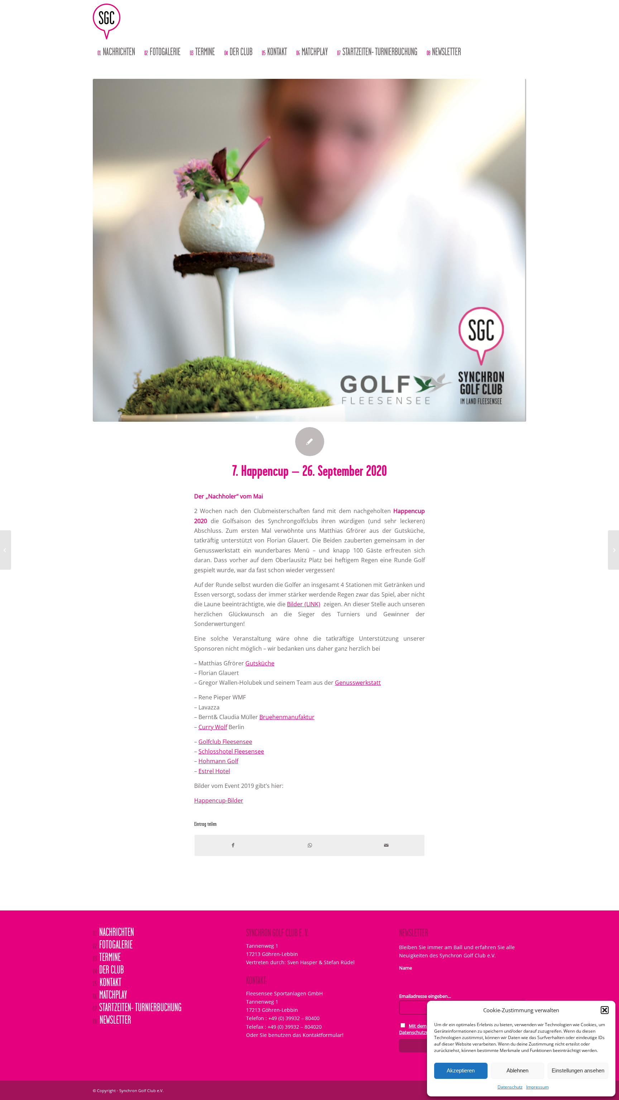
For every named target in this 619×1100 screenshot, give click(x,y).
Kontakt (107, 983)
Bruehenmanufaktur (287, 717)
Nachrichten (113, 932)
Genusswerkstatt (358, 683)
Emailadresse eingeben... (425, 996)
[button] (604, 1010)
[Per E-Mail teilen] (386, 845)
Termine (107, 957)
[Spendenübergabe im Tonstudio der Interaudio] (5, 550)
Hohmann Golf (218, 761)
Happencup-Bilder (218, 800)
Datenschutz (510, 1087)
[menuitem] (116, 52)
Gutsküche (259, 663)
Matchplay (110, 995)
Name (405, 968)
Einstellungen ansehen (578, 1070)
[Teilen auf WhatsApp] (310, 845)
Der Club (108, 970)
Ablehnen (517, 1070)
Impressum (537, 1087)
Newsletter (112, 1020)
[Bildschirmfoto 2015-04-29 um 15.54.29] (309, 250)
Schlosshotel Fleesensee (231, 751)
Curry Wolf (212, 727)
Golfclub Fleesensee (225, 742)
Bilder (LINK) (303, 604)
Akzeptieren (461, 1070)
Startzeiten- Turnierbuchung (137, 1008)
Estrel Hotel (214, 771)
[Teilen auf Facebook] (233, 845)
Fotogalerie (113, 945)
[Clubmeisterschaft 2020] (613, 550)
